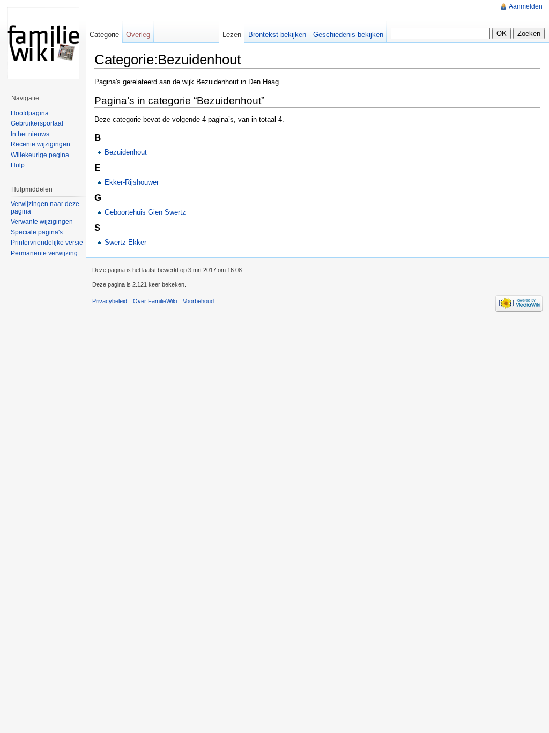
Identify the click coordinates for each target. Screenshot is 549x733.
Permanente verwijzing (44, 253)
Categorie (104, 35)
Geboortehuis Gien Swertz (145, 212)
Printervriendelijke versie (47, 242)
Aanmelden (526, 6)
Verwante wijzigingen (42, 221)
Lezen (231, 35)
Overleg (138, 35)
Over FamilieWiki (155, 301)
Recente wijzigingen (40, 144)
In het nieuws (30, 134)
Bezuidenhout (126, 152)
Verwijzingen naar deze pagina (45, 207)
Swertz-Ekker (125, 242)
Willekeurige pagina (40, 155)
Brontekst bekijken (277, 35)
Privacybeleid (109, 301)
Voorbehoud (198, 301)
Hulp (18, 165)
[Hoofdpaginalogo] (43, 43)
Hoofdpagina (30, 113)
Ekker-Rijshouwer (132, 182)
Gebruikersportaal (37, 123)
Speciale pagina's (37, 232)
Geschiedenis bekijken (348, 35)
